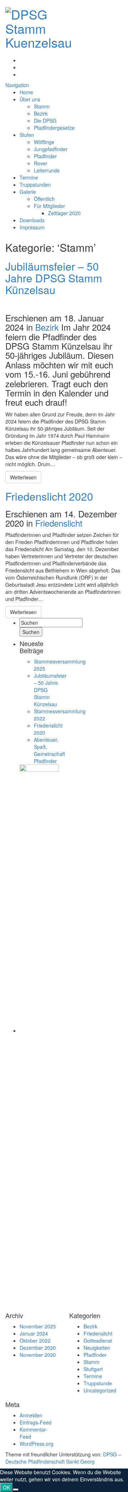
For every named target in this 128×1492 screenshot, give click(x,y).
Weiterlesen (23, 477)
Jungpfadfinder (51, 149)
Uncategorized (100, 1390)
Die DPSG (45, 120)
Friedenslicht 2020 (49, 496)
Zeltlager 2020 (64, 213)
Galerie (28, 191)
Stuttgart (93, 1369)
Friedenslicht (58, 523)
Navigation (17, 85)
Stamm (42, 106)
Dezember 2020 (38, 1347)
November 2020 (38, 1354)
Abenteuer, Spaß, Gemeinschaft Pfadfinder (49, 750)
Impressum (32, 227)
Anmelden (31, 1415)
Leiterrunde (47, 170)
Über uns (30, 99)
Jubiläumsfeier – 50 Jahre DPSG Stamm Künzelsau (53, 278)
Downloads (32, 220)
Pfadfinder (45, 156)
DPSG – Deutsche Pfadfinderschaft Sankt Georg (63, 1458)
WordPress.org (36, 1443)
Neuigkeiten (97, 1347)
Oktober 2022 (35, 1340)
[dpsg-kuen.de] (38, 26)
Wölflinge (44, 141)
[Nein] (15, 1489)
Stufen (27, 134)
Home (26, 92)
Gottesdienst (98, 1340)
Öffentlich (44, 198)
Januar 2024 (34, 1333)
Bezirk (41, 113)
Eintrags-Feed (36, 1422)
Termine (29, 177)
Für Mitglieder (49, 205)
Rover (40, 163)
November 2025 (38, 1326)
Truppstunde (98, 1383)
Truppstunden (35, 184)
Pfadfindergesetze (54, 127)
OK (6, 1487)
